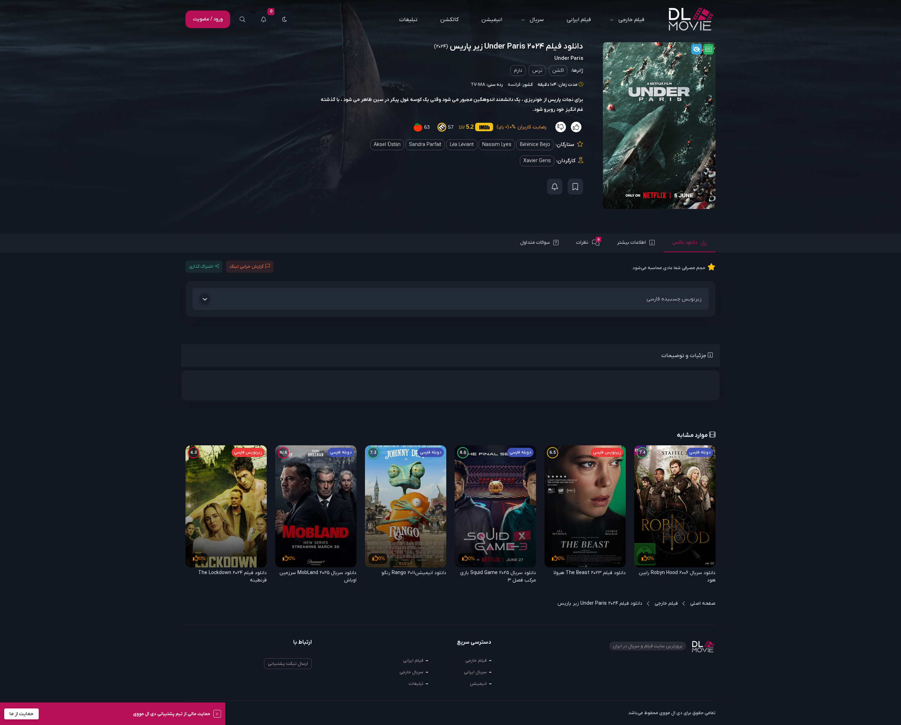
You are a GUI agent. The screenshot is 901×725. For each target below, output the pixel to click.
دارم (518, 70)
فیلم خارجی (631, 19)
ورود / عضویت (208, 19)
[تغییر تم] (285, 19)
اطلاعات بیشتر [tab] (631, 242)
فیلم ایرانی (579, 19)
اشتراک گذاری (201, 266)
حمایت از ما (21, 714)
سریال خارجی (411, 672)
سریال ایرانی (475, 672)
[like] (576, 127)
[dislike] (560, 127)
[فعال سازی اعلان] (554, 187)
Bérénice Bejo (535, 144)
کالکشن (449, 19)
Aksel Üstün (387, 144)
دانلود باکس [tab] (684, 242)
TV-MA (478, 85)
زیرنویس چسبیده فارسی (674, 299)
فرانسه (514, 85)
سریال (537, 19)
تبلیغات (408, 19)
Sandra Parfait (425, 144)
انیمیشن (491, 19)
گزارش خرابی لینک (246, 266)
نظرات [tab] (588, 241)
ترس (537, 70)
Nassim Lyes (496, 144)
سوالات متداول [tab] (535, 242)
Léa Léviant (462, 144)
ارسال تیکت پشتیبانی (288, 664)
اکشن (558, 70)
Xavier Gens (537, 161)
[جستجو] (242, 19)
